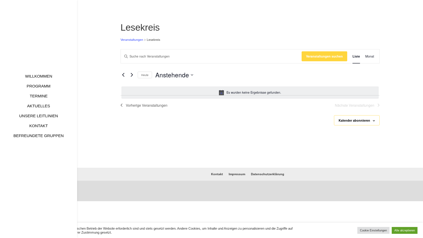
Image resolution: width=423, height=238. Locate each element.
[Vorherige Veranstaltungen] (123, 75)
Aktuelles (38, 106)
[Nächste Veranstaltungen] (131, 75)
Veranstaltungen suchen (324, 56)
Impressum (237, 174)
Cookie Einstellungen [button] (373, 230)
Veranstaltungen (132, 39)
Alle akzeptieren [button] (404, 230)
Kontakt (38, 126)
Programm (38, 86)
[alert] (250, 92)
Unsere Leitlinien (38, 116)
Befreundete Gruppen (38, 136)
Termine (39, 96)
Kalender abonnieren (354, 120)
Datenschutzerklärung (267, 174)
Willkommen (38, 76)
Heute (144, 75)
